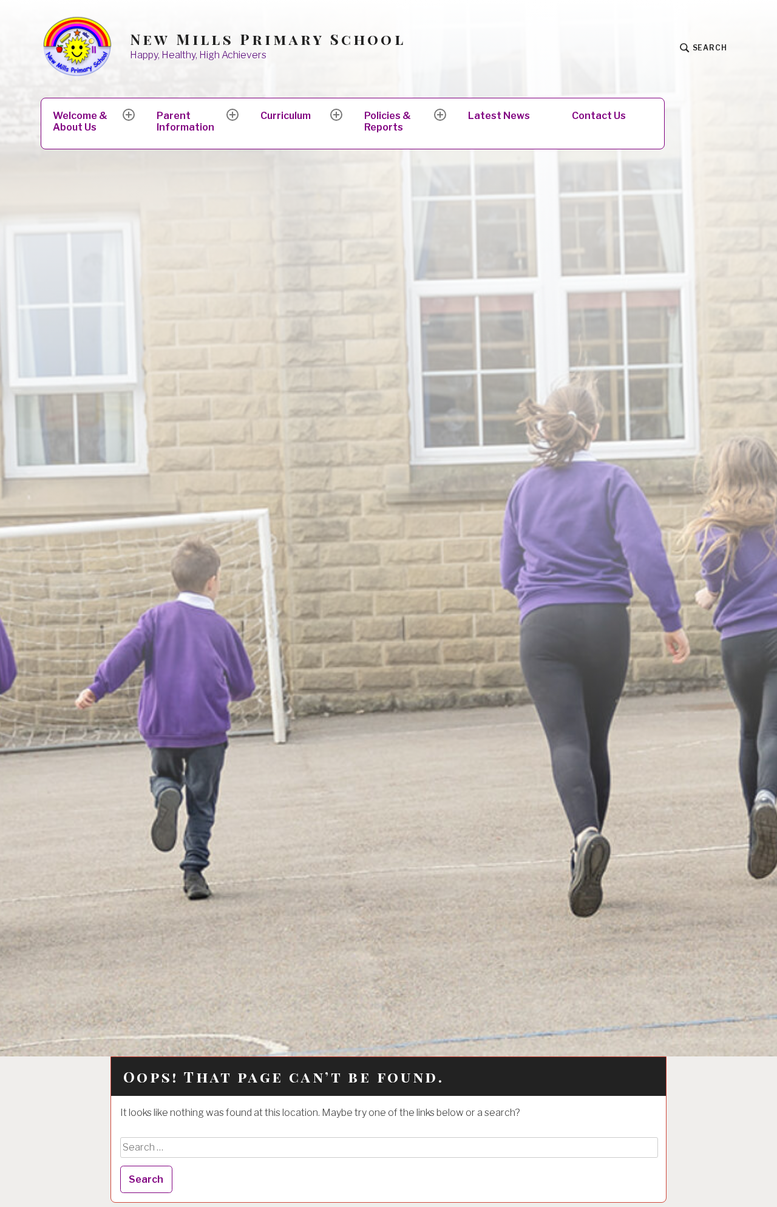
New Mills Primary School (267, 39)
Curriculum (285, 115)
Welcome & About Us (80, 121)
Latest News (499, 115)
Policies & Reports (387, 121)
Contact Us (599, 115)
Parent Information (185, 121)
